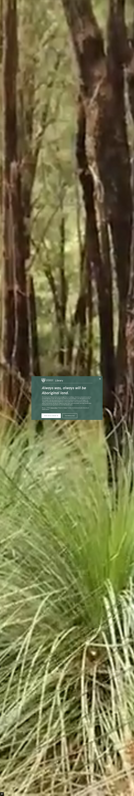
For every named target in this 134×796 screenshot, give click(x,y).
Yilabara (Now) (53, 408)
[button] (100, 379)
